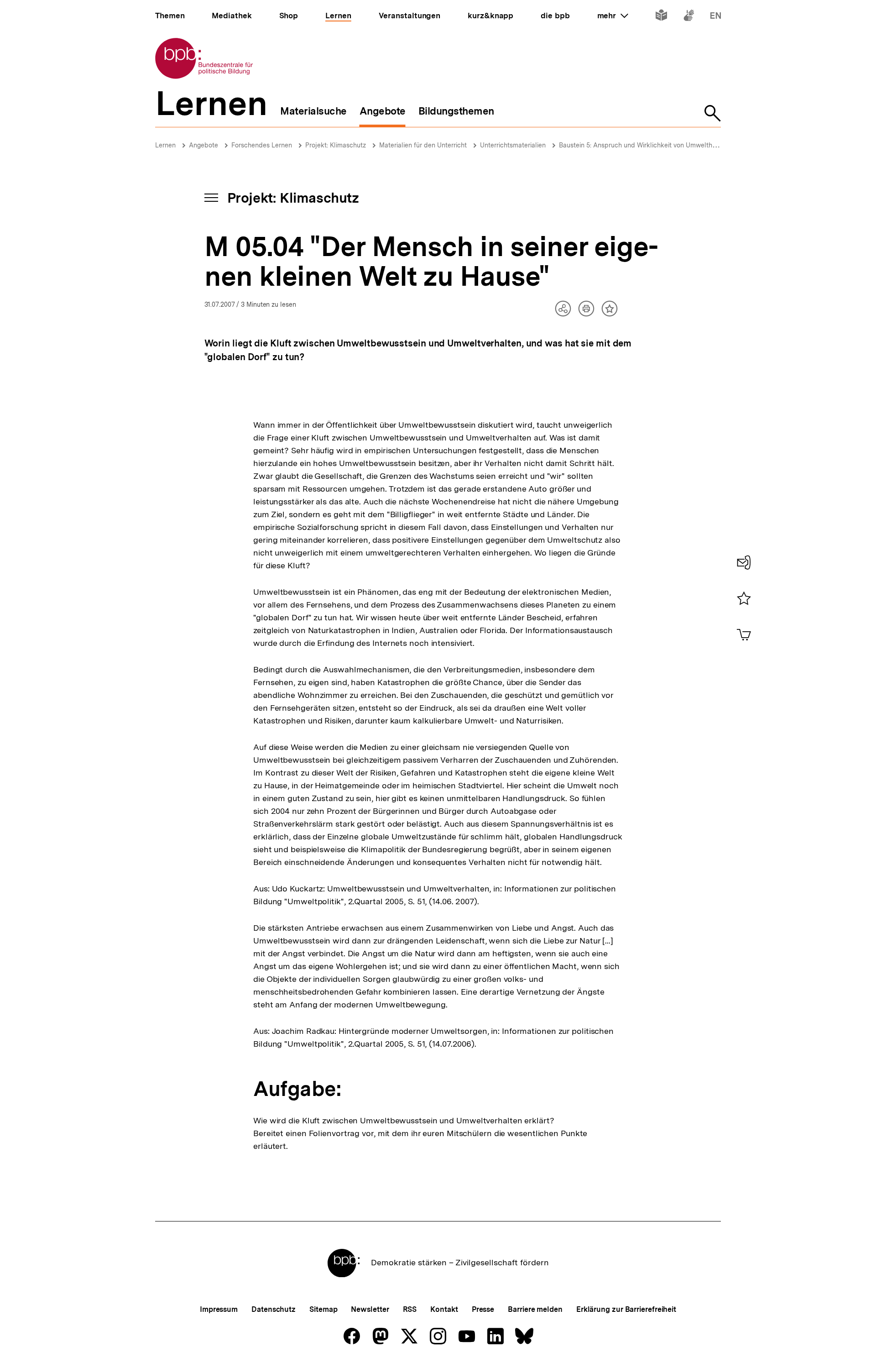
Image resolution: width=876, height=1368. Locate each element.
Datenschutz (273, 1309)
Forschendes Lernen (261, 145)
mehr (612, 15)
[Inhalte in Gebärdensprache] (688, 17)
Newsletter (370, 1309)
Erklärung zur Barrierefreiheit (626, 1309)
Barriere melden (535, 1309)
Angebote (203, 145)
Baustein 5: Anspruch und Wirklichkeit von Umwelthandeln (646, 145)
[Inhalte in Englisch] (715, 17)
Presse (483, 1309)
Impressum (219, 1309)
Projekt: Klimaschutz (335, 145)
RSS (410, 1309)
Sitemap (323, 1309)
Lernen (165, 145)
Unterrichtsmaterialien (513, 145)
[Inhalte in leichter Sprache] (661, 17)
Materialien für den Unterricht (423, 145)
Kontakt (444, 1309)
